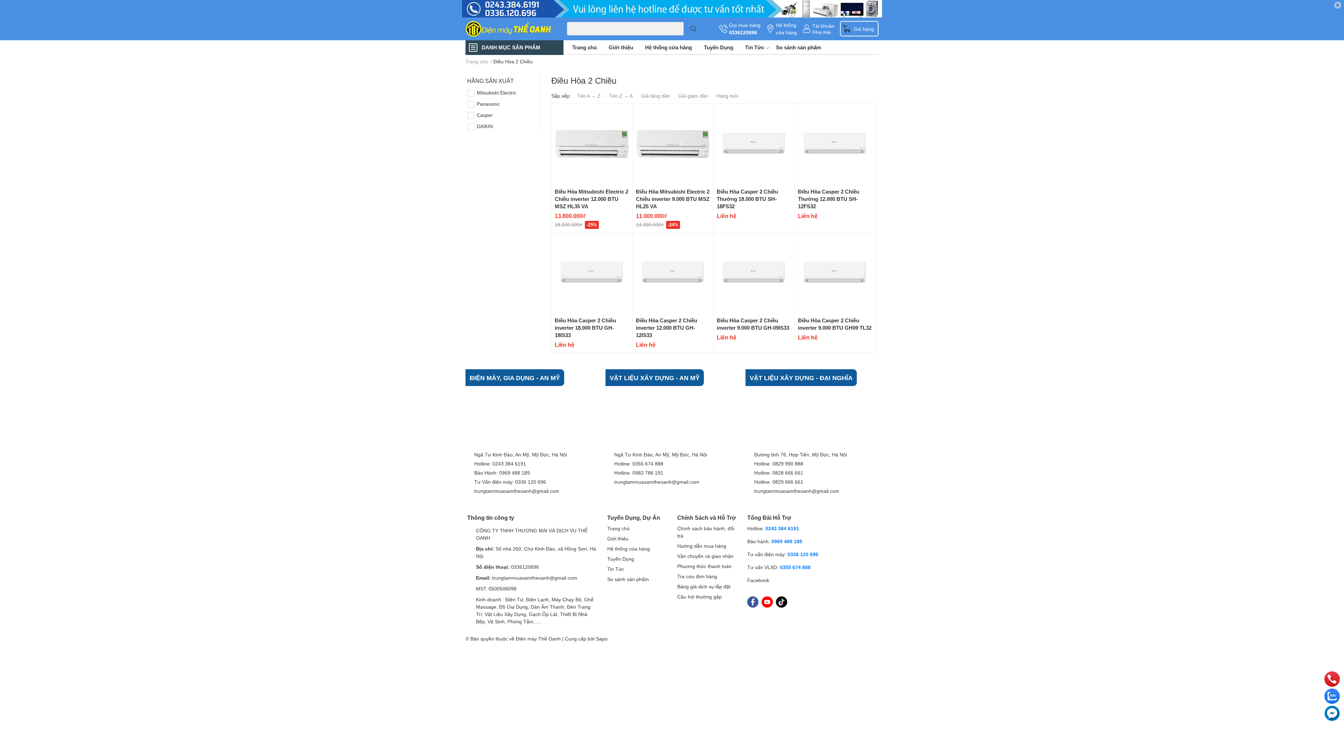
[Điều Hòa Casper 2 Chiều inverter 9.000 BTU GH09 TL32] (835, 273)
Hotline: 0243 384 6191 (500, 464)
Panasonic (488, 104)
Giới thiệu (621, 47)
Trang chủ (584, 47)
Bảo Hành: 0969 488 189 (502, 473)
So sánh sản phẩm (798, 47)
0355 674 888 (795, 567)
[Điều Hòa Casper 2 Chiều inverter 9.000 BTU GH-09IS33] (753, 273)
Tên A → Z (589, 96)
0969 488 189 (786, 541)
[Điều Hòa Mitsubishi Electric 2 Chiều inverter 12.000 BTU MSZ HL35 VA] (591, 144)
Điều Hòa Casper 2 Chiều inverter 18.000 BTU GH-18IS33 (585, 327)
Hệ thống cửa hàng (786, 28)
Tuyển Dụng (718, 47)
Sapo (602, 639)
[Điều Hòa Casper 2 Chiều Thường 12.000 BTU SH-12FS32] (835, 144)
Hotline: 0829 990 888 (778, 464)
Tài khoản (823, 26)
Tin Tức (754, 47)
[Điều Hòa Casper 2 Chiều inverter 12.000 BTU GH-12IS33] (672, 273)
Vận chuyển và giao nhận (705, 556)
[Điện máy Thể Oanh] (508, 29)
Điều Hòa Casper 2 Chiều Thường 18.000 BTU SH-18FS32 (747, 198)
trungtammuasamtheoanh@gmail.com (516, 491)
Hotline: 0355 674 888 (638, 464)
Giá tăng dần (655, 96)
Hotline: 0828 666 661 (778, 473)
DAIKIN (485, 126)
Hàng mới (727, 96)
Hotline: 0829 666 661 (778, 482)
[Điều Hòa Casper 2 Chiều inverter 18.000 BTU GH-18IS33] (591, 273)
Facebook (758, 580)
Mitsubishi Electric (496, 93)
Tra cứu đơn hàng (697, 576)
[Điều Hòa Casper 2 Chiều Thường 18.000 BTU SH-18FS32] (753, 144)
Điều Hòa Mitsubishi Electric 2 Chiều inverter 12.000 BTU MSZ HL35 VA (591, 198)
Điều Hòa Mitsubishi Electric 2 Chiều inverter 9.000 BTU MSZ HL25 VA (672, 198)
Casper (485, 115)
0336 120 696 (803, 554)
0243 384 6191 (782, 528)
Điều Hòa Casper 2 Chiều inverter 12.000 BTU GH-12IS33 (666, 327)
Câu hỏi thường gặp (699, 597)
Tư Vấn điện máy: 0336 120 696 (510, 482)
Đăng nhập (821, 32)
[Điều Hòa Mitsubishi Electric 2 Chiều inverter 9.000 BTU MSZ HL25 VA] (672, 144)
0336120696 (743, 32)
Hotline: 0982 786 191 (638, 473)
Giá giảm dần (693, 96)
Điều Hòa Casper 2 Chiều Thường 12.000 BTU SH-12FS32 (828, 198)
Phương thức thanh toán (704, 566)
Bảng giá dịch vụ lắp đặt (703, 586)
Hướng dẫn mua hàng (701, 546)
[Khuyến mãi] (672, 9)
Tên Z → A (621, 96)
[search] (694, 28)
